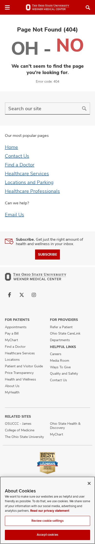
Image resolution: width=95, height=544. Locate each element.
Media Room (59, 360)
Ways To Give (60, 367)
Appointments (16, 327)
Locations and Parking (29, 182)
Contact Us (17, 156)
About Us (12, 386)
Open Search (88, 7)
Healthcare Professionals (32, 191)
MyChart (11, 340)
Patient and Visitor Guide (24, 366)
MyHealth (12, 392)
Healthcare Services (27, 173)
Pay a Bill (12, 333)
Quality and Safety (64, 373)
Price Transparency (19, 372)
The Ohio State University (24, 437)
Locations (12, 359)
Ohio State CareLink (65, 333)
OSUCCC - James (18, 423)
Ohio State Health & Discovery (65, 425)
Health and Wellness (20, 379)
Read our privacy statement (49, 511)
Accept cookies (47, 535)
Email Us (14, 214)
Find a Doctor (19, 165)
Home (11, 147)
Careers (55, 354)
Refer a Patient (61, 327)
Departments (60, 340)
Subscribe (47, 254)
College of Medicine (19, 430)
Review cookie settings (47, 521)
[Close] (89, 483)
